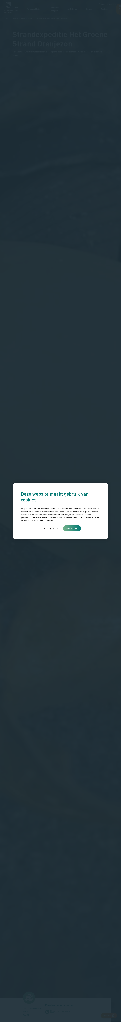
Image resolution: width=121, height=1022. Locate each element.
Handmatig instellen (50, 528)
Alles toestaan (72, 528)
